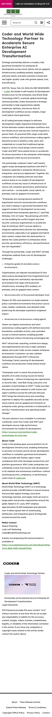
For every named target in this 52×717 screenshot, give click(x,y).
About (14, 702)
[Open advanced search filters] (42, 22)
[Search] (36, 22)
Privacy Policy (33, 713)
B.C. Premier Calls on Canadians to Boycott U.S (25, 4)
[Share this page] (48, 22)
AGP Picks (6, 4)
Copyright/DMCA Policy (13, 713)
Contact (46, 713)
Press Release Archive (30, 702)
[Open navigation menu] (4, 22)
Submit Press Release (16, 707)
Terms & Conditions (37, 707)
